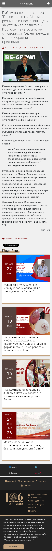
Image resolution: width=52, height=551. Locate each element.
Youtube (27, 485)
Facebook (11, 481)
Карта (33, 511)
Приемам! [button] (13, 547)
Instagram (42, 481)
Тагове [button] (8, 238)
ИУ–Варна (26, 3)
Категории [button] (22, 238)
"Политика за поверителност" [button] (19, 540)
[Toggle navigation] (4, 4)
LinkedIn (30, 481)
